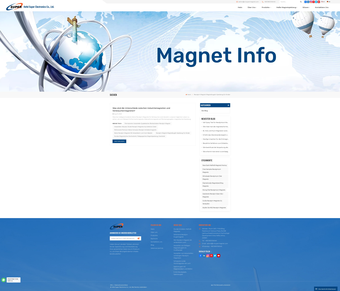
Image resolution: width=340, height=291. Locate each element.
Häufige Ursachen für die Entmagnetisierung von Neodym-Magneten (216, 139)
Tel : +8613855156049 (209, 241)
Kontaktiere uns (321, 7)
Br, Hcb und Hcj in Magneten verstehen (216, 131)
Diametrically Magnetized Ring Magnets (213, 184)
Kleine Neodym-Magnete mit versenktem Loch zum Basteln (133, 133)
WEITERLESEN (119, 141)
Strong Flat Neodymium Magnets (214, 190)
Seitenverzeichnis (157, 248)
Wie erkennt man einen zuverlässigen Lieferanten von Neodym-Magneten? (216, 151)
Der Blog (204, 111)
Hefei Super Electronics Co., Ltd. (39, 6)
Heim (240, 7)
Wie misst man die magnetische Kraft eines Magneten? (216, 126)
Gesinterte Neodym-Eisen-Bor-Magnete (213, 195)
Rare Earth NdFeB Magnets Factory (215, 165)
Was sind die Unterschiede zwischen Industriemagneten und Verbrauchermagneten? (141, 109)
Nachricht (154, 239)
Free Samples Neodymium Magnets (212, 170)
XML (111, 285)
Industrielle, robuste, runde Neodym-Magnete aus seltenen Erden (135, 126)
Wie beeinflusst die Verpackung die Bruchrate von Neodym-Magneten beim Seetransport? (216, 147)
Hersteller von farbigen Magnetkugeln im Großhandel (182, 248)
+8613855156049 (269, 2)
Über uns (251, 7)
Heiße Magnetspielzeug (286, 7)
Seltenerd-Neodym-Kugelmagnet (181, 236)
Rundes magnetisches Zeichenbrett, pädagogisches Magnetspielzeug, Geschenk (139, 136)
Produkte (266, 7)
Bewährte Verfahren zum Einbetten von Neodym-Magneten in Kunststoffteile (216, 143)
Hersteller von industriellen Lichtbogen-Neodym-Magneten (183, 256)
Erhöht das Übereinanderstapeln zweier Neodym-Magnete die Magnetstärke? (216, 135)
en (324, 1)
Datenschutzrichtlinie (121, 285)
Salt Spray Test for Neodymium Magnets (216, 122)
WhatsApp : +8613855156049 (212, 246)
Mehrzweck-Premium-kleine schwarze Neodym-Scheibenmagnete (135, 130)
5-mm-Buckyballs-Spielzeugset (180, 273)
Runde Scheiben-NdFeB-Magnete (183, 230)
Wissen (306, 7)
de (329, 1)
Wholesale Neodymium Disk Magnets (212, 177)
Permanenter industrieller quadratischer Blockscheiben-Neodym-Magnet (147, 123)
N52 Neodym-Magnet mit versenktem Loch (183, 241)
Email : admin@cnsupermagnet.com (215, 243)
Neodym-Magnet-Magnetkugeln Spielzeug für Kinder (173, 133)
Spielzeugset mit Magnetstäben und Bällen (183, 268)
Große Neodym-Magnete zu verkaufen (212, 202)
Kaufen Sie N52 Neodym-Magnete (214, 207)
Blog (152, 245)
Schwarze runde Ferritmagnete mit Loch (182, 262)
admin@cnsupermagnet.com (249, 2)
